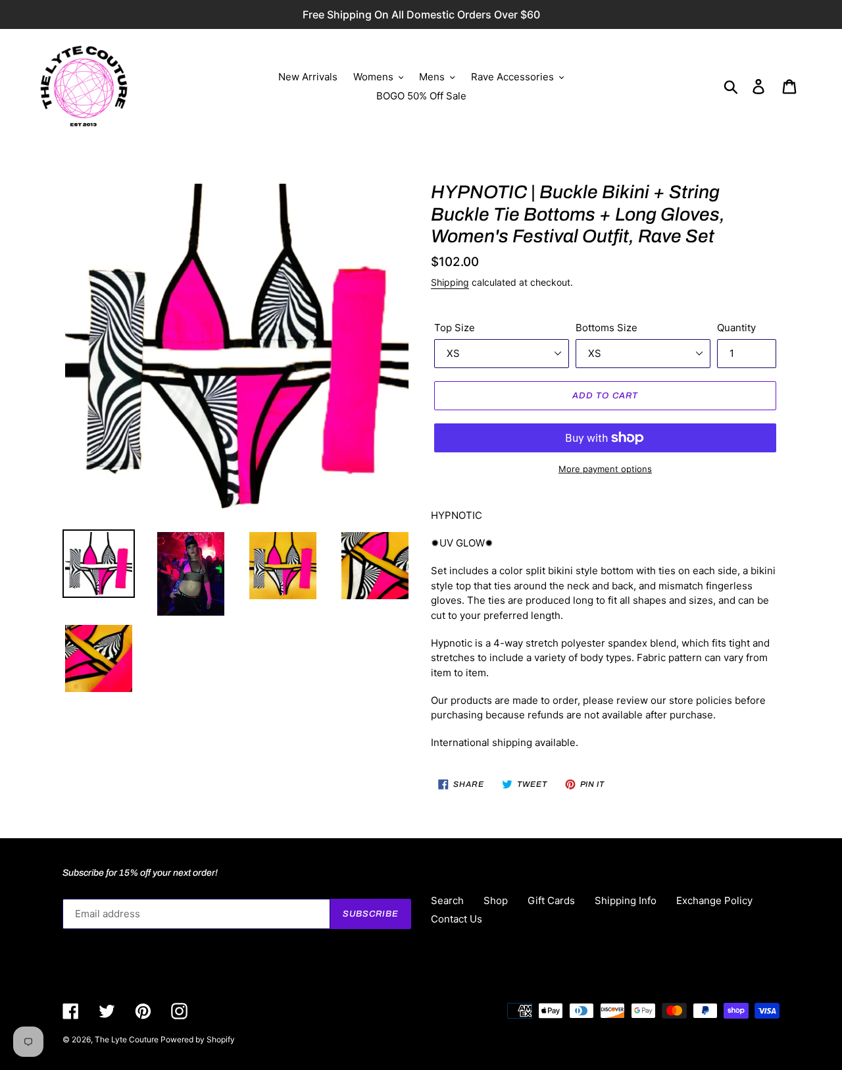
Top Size (454, 327)
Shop (495, 900)
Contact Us (456, 919)
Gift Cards (551, 900)
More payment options (605, 469)
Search (447, 900)
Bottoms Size (606, 327)
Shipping (450, 282)
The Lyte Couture (128, 1039)
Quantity (736, 327)
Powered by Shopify (198, 1039)
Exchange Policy (714, 900)
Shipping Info (625, 900)
